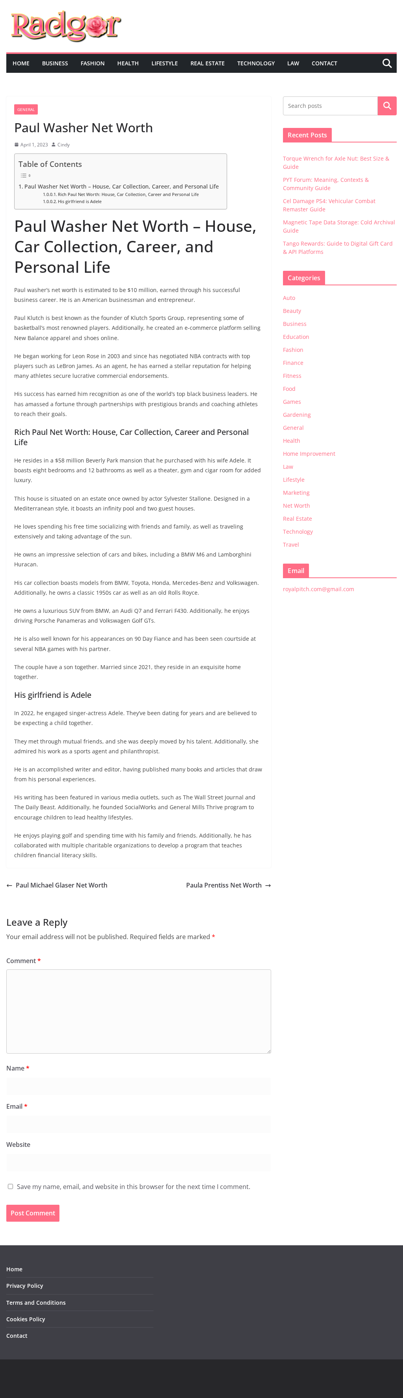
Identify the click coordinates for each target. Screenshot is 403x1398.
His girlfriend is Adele (80, 201)
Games (292, 401)
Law (293, 63)
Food (289, 388)
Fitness (292, 375)
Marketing (296, 492)
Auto (289, 297)
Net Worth (296, 505)
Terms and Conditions (36, 1302)
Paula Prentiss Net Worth (224, 885)
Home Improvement (309, 453)
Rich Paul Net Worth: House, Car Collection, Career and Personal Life (128, 194)
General (26, 109)
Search (387, 106)
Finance (293, 362)
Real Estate (207, 63)
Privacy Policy (24, 1285)
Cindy (63, 144)
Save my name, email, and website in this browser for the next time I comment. (133, 1186)
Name (18, 1068)
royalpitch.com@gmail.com (318, 589)
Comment (23, 960)
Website (18, 1144)
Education (296, 336)
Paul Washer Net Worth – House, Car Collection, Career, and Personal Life (121, 186)
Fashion (93, 63)
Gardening (297, 414)
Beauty (292, 310)
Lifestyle (165, 63)
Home (21, 63)
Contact (324, 63)
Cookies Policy (25, 1319)
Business (55, 63)
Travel (291, 544)
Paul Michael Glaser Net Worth (61, 885)
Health (128, 63)
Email (17, 1106)
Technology (256, 63)
